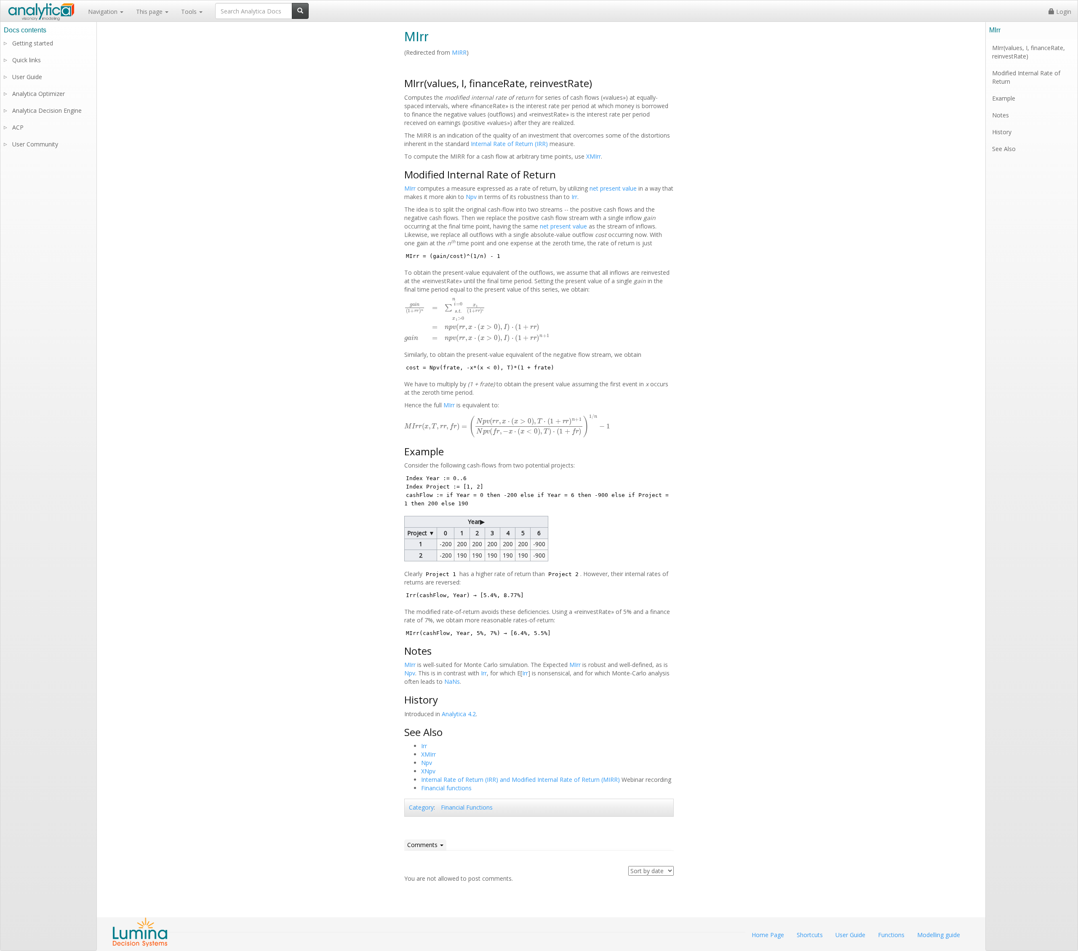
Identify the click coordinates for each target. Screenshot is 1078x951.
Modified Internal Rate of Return (1026, 77)
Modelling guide (938, 935)
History (1001, 132)
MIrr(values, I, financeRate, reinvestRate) (1028, 52)
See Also (1004, 149)
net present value (613, 188)
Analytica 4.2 (459, 714)
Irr (574, 197)
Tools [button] (189, 12)
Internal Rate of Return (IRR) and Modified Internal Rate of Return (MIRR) (520, 780)
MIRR (459, 52)
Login (1062, 12)
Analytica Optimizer (38, 94)
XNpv (428, 771)
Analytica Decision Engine (47, 110)
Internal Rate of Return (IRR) (509, 144)
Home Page (768, 935)
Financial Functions (467, 807)
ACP (18, 127)
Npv (471, 197)
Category (421, 807)
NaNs (452, 681)
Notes (1000, 115)
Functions (891, 935)
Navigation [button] (103, 12)
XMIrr (593, 156)
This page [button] (150, 12)
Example (1003, 98)
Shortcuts (810, 935)
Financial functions (446, 788)
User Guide (27, 77)
